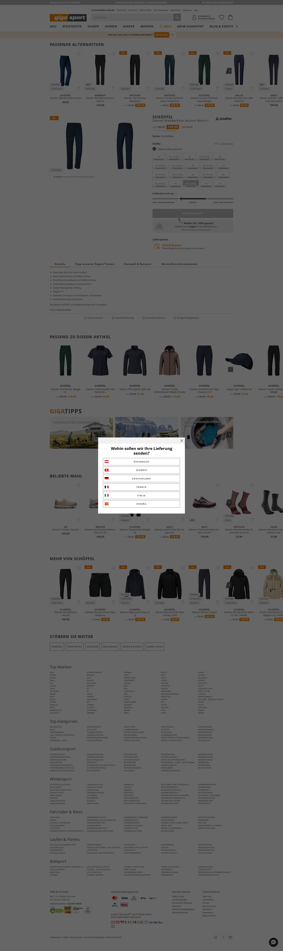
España (141, 503)
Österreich (141, 461)
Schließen (182, 440)
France (141, 487)
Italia (141, 495)
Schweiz (141, 470)
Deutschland (141, 478)
